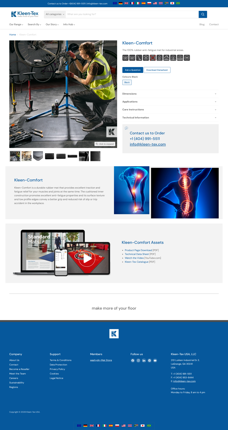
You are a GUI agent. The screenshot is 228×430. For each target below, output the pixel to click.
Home (12, 34)
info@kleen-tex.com (97, 3)
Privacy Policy (57, 369)
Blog (202, 24)
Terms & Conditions (61, 360)
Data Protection (58, 364)
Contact (214, 24)
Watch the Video (134, 258)
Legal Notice (56, 378)
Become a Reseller (19, 369)
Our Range (15, 24)
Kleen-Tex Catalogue (136, 261)
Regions (13, 387)
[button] (15, 156)
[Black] (127, 85)
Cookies (54, 373)
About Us (14, 360)
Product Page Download (138, 250)
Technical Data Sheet (137, 254)
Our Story (51, 24)
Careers (13, 378)
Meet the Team (17, 373)
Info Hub (68, 24)
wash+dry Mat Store (101, 360)
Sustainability (16, 382)
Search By (34, 24)
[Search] (203, 14)
